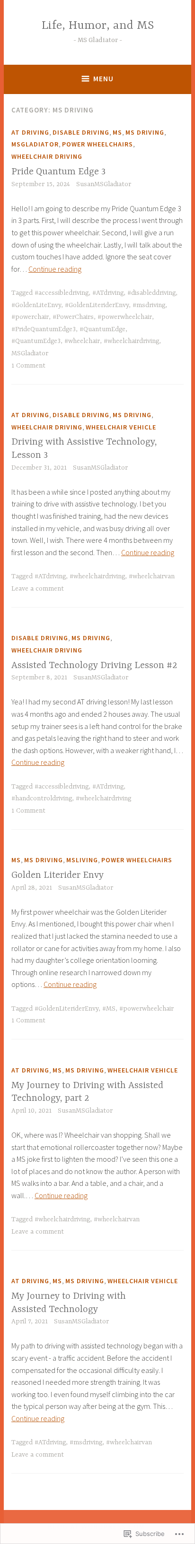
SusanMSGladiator (103, 184)
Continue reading (54, 269)
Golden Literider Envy (57, 875)
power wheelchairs (97, 144)
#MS (108, 1008)
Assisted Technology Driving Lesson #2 (94, 665)
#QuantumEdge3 (36, 341)
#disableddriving (151, 293)
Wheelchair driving (46, 156)
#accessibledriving (62, 293)
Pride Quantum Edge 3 (58, 171)
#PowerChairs (73, 317)
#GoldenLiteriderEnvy (97, 305)
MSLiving (82, 860)
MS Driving (144, 132)
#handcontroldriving (41, 798)
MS (117, 132)
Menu (103, 78)
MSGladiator (35, 144)
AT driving (30, 132)
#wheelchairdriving (131, 341)
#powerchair (30, 317)
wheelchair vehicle (121, 427)
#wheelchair (82, 341)
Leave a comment (37, 588)
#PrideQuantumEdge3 (43, 329)
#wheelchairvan (152, 576)
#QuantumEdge (102, 329)
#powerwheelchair (125, 317)
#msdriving (149, 305)
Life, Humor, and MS (98, 26)
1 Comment (28, 365)
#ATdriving (108, 293)
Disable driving (81, 132)
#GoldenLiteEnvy (36, 305)
